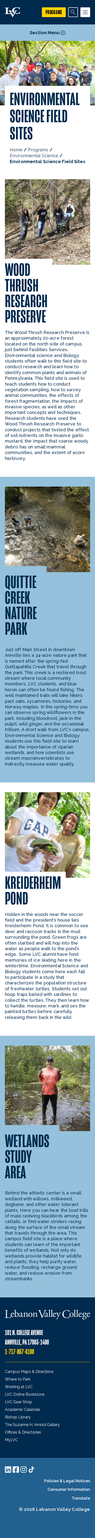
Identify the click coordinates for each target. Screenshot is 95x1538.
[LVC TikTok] (31, 1469)
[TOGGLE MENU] (85, 12)
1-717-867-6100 (19, 1352)
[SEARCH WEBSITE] (73, 12)
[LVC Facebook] (16, 1469)
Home (16, 149)
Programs (38, 149)
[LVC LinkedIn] (8, 1469)
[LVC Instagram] (23, 1469)
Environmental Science (34, 155)
